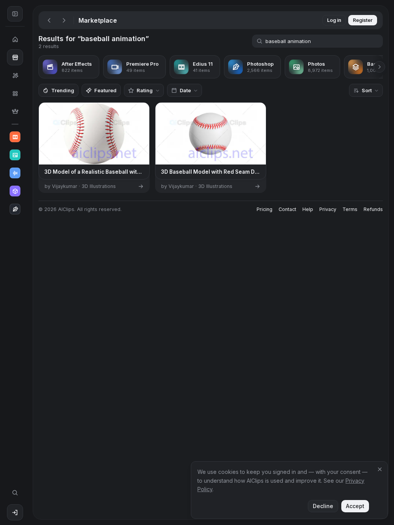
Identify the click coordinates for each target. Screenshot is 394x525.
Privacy (327, 209)
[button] (30, 262)
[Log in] (15, 512)
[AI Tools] (15, 75)
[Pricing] (15, 111)
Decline (323, 506)
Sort (367, 90)
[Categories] (15, 93)
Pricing (264, 209)
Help (307, 209)
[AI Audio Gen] (15, 173)
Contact (287, 209)
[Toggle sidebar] (15, 14)
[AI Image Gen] (15, 155)
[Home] (15, 39)
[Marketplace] (15, 57)
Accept (355, 506)
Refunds (373, 209)
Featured (105, 90)
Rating (145, 90)
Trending (62, 90)
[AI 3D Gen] (15, 191)
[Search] (15, 493)
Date (185, 90)
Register (362, 20)
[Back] (49, 20)
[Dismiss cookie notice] (379, 469)
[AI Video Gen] (15, 137)
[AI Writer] (15, 209)
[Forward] (64, 20)
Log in (334, 20)
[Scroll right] (379, 67)
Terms (349, 209)
